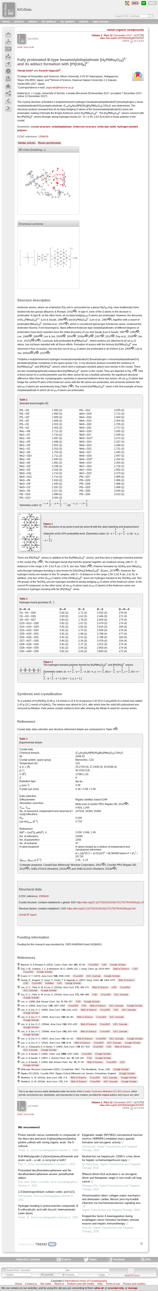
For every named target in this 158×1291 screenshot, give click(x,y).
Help (100, 1283)
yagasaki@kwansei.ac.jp (60, 87)
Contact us (31, 1283)
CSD (135, 969)
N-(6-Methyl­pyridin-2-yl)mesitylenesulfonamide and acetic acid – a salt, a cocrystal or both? (48, 1158)
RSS (148, 1259)
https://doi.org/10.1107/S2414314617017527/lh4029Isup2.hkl (101, 908)
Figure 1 (48, 523)
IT (143, 3)
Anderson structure (84, 126)
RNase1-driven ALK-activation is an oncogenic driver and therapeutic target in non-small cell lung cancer (111, 1178)
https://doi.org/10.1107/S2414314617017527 (122, 38)
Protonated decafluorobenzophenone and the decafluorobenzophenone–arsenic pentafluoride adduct (46, 1174)
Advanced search (132, 1276)
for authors (49, 21)
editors (33, 21)
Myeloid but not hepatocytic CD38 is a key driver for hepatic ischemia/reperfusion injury (111, 1158)
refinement (70, 729)
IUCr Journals (94, 976)
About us (59, 1283)
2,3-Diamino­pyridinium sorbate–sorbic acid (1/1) (46, 1191)
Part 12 (108, 35)
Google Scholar (117, 964)
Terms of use (113, 1283)
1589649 (43, 136)
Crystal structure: (28, 902)
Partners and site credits (80, 1283)
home (6, 21)
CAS (104, 964)
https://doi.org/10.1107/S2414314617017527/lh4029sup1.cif (110, 902)
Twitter (93, 1259)
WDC (152, 3)
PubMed (49, 983)
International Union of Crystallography (86, 1280)
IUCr (135, 3)
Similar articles (27, 143)
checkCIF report (27, 914)
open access (101, 21)
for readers (68, 21)
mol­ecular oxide (106, 126)
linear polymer (121, 116)
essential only (116, 1288)
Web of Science (121, 969)
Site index (45, 1283)
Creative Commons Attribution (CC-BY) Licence (106, 1091)
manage (132, 1288)
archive (19, 21)
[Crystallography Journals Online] (127, 3)
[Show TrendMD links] (141, 1243)
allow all (98, 1288)
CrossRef (93, 964)
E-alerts (66, 1259)
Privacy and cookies (134, 1283)
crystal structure (40, 126)
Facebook (119, 1259)
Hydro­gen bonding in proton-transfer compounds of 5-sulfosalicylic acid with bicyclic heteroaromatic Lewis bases (48, 1209)
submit (84, 21)
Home (18, 1283)
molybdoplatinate (62, 126)
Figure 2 (48, 662)
